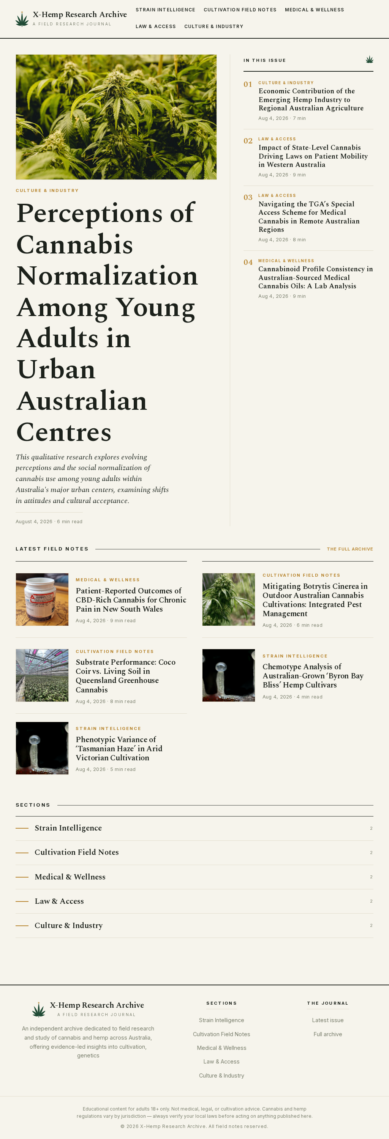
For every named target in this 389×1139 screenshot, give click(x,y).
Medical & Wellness (314, 10)
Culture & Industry (214, 26)
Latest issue (328, 1020)
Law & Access (156, 26)
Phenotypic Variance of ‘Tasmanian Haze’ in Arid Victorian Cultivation (119, 749)
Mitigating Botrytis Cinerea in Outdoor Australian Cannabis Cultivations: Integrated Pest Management (315, 600)
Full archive (328, 1034)
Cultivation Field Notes (240, 10)
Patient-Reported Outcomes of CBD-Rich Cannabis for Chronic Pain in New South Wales (131, 600)
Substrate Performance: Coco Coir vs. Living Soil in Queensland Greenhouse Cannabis (125, 675)
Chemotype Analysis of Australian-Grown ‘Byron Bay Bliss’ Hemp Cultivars (312, 676)
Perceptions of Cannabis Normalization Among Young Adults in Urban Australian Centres (107, 323)
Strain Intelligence (166, 10)
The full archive (350, 549)
